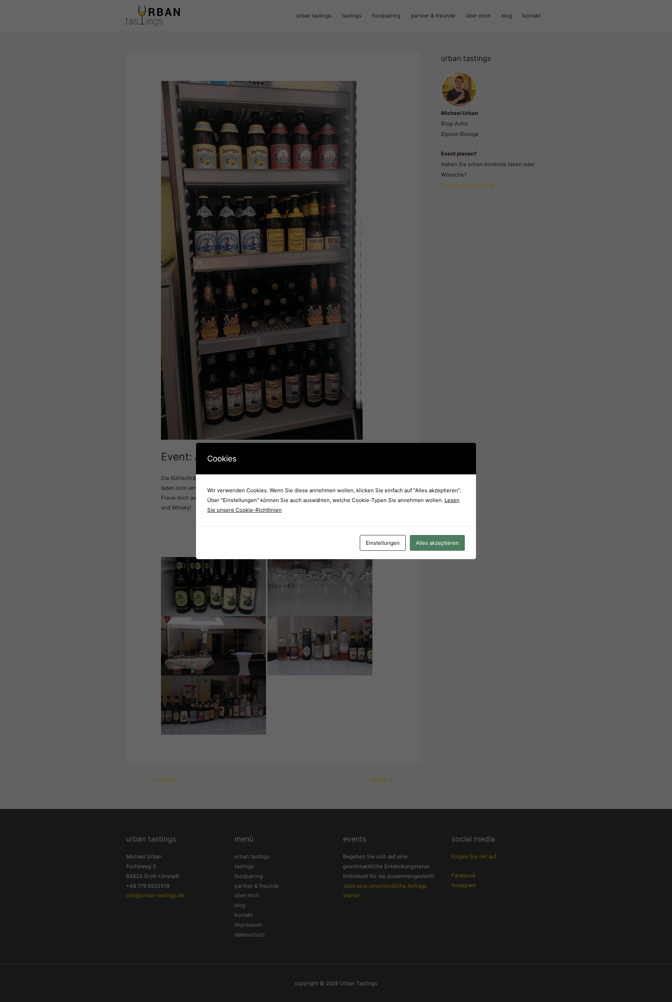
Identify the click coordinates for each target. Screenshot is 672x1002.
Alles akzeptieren (437, 543)
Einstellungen (383, 543)
